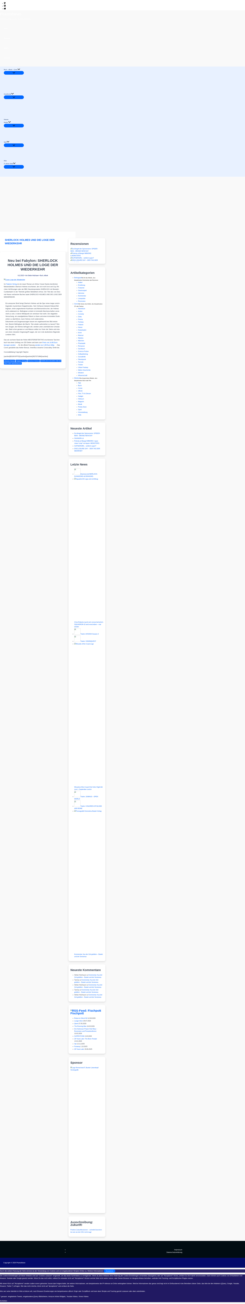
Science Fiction (83, 351)
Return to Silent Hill (80, 1018)
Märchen (81, 340)
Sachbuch (81, 349)
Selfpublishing (83, 354)
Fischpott (77, 1013)
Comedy (81, 314)
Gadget (80, 396)
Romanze (81, 346)
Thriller (80, 365)
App (79, 383)
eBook (46, 275)
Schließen (3, 1301)
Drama (80, 319)
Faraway (77, 1046)
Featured (81, 288)
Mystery (80, 338)
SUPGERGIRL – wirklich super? (85, 446)
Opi (75, 1044)
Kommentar (82, 296)
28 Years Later (79, 1049)
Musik (80, 404)
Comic (80, 388)
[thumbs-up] (5, 9)
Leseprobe (81, 298)
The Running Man (80, 1026)
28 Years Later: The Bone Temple (85, 1039)
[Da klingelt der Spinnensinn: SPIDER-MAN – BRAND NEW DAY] (84, 251)
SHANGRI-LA (79, 438)
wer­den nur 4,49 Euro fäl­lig (44, 345)
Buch (41, 275)
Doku (80, 316)
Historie (80, 324)
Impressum (178, 1250)
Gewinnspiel (82, 290)
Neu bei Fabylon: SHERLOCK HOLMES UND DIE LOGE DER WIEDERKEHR (33, 265)
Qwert (76, 1023)
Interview (81, 293)
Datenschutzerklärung (174, 1252)
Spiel (80, 409)
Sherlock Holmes (33, 361)
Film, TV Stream (84, 393)
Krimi (80, 332)
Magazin (81, 401)
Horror (80, 327)
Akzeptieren (109, 1271)
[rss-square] (5, 6)
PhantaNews (10, 14)
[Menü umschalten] (14, 73)
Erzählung (81, 285)
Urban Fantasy (83, 367)
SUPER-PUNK (79, 1036)
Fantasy (81, 322)
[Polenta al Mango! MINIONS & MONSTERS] (84, 255)
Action (80, 311)
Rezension (81, 301)
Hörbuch (81, 399)
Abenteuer (81, 308)
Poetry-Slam (82, 407)
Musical (80, 335)
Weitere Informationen (95, 1271)
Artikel (80, 282)
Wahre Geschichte (84, 370)
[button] (19, 69)
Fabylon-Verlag (21, 361)
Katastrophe (82, 330)
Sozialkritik (82, 357)
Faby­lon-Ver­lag (11, 284)
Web (79, 415)
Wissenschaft (82, 375)
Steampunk (82, 359)
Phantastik (81, 343)
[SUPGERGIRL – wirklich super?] (82, 258)
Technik (80, 362)
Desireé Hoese (9, 361)
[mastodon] (5, 3)
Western (81, 373)
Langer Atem (78, 1021)
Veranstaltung (82, 412)
